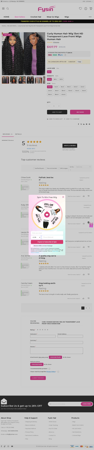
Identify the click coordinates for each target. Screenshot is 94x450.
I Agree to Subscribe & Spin (47, 242)
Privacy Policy (55, 251)
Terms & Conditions (35, 252)
